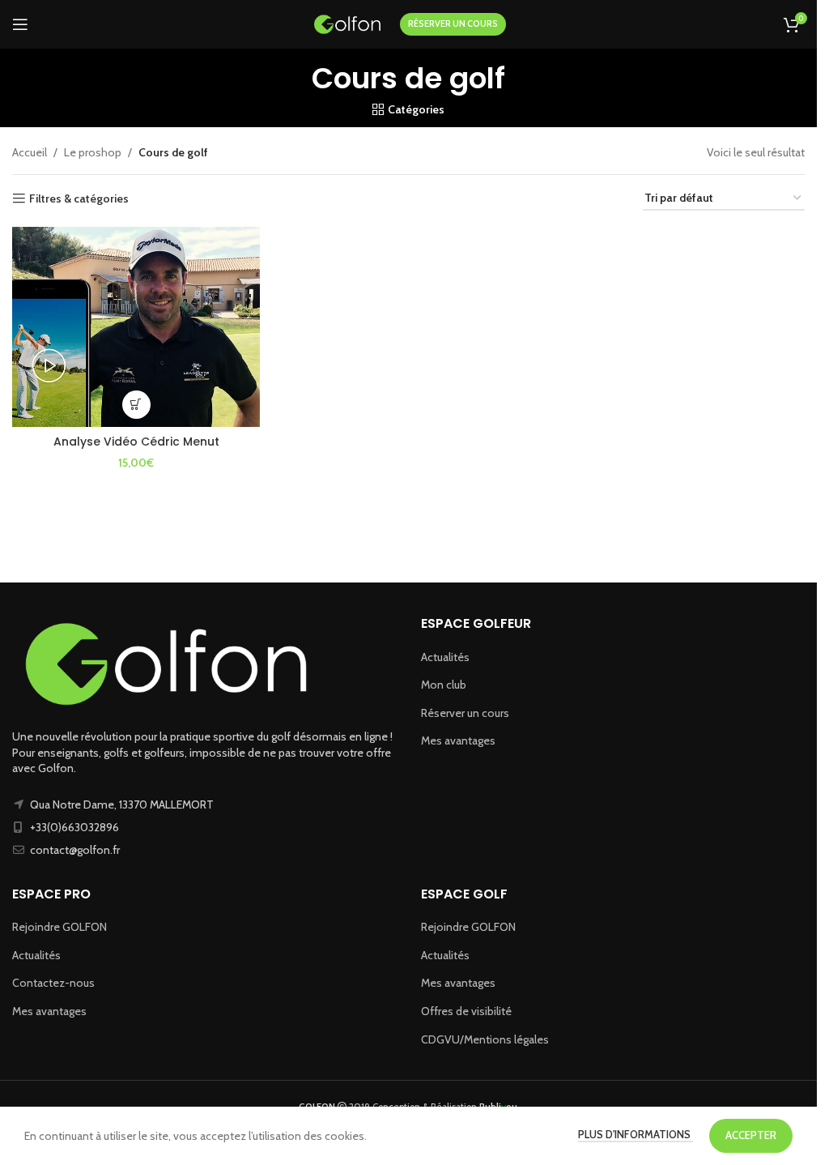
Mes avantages (458, 740)
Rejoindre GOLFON (59, 927)
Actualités (445, 657)
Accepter (750, 1135)
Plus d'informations (635, 1134)
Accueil (29, 152)
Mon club (443, 684)
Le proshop (92, 152)
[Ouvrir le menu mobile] (20, 24)
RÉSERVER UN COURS (453, 23)
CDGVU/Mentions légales (485, 1039)
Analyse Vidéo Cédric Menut (136, 441)
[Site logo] (347, 22)
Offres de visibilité (466, 1011)
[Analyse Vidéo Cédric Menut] (136, 327)
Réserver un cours (465, 713)
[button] (136, 404)
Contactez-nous (53, 982)
